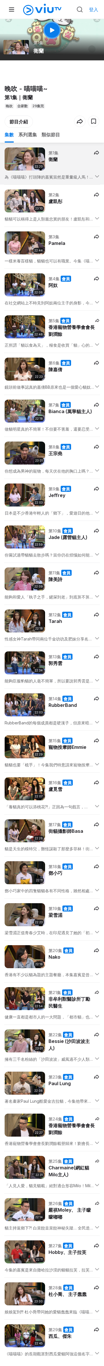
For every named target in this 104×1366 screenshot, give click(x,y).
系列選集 (27, 134)
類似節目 (51, 134)
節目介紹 (19, 121)
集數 (9, 134)
